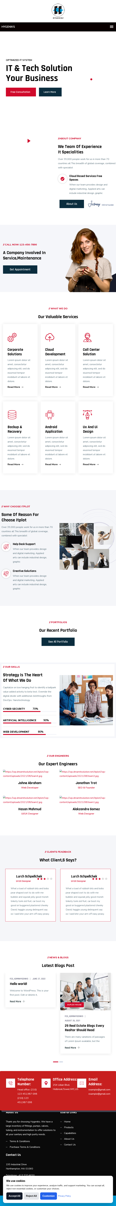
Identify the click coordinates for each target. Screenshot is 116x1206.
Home (67, 1121)
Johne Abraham (29, 783)
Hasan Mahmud (29, 809)
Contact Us (70, 1144)
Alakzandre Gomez (86, 809)
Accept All (14, 1196)
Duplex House (74, 1004)
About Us (69, 1139)
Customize (48, 1196)
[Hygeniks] (58, 11)
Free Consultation (20, 92)
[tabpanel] (58, 76)
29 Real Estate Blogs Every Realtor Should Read (84, 1027)
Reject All (31, 1196)
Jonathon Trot (86, 783)
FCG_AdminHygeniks (19, 978)
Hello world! (18, 984)
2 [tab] (91, 79)
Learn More (50, 92)
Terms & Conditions (20, 1141)
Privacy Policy (64, 1196)
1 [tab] (91, 75)
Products (69, 1127)
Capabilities (70, 1133)
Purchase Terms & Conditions (25, 1147)
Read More (14, 387)
